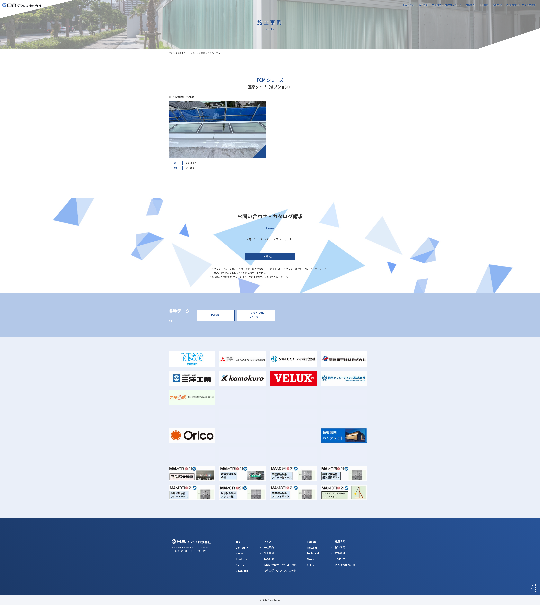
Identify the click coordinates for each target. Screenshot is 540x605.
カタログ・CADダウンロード (446, 5)
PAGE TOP (535, 588)
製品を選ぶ (408, 5)
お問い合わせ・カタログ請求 (521, 5)
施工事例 (423, 5)
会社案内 (483, 5)
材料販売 (470, 5)
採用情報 (497, 5)
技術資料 (215, 315)
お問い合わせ (270, 256)
